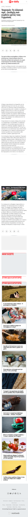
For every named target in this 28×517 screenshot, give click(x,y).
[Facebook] (2, 50)
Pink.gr (3, 504)
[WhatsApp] (6, 50)
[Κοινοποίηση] (18, 50)
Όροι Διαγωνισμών (17, 500)
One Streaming (22, 504)
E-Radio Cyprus (15, 504)
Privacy (23, 500)
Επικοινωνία (5, 500)
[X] (10, 50)
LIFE (2, 6)
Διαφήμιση (11, 500)
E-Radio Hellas (9, 504)
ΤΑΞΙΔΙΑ (8, 6)
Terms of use (14, 502)
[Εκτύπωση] (14, 50)
